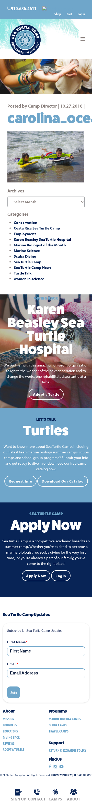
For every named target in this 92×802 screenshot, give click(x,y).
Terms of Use (83, 775)
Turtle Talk (22, 273)
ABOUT (73, 798)
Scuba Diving (25, 256)
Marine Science (27, 250)
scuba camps (58, 725)
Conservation (25, 222)
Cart (69, 14)
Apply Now (36, 575)
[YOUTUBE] (61, 767)
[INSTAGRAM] (55, 767)
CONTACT (37, 798)
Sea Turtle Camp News (32, 267)
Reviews (9, 743)
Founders (10, 725)
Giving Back (11, 737)
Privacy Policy (61, 775)
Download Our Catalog (63, 481)
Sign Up (18, 798)
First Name (17, 642)
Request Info (20, 481)
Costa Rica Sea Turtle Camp (37, 228)
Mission (8, 718)
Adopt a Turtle (46, 394)
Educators (10, 731)
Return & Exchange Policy (67, 750)
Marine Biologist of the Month (40, 245)
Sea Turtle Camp (27, 261)
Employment (25, 233)
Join (13, 692)
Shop (57, 14)
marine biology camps (65, 718)
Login (81, 14)
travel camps (58, 731)
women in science (29, 278)
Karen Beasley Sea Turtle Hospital (42, 239)
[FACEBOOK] (50, 767)
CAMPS (55, 798)
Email (12, 664)
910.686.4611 (24, 8)
